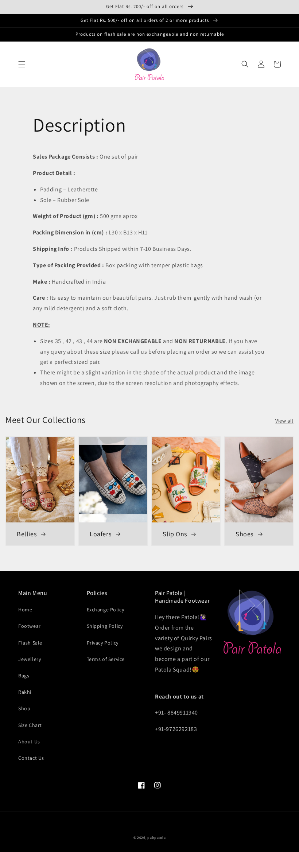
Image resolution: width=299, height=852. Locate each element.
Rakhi (24, 692)
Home (25, 609)
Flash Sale (30, 642)
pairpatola (156, 837)
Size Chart (30, 725)
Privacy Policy (103, 642)
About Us (29, 741)
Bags (23, 675)
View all (284, 420)
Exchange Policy (105, 609)
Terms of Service (106, 659)
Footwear (29, 626)
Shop (24, 708)
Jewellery (29, 659)
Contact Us (31, 758)
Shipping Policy (105, 626)
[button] (22, 64)
